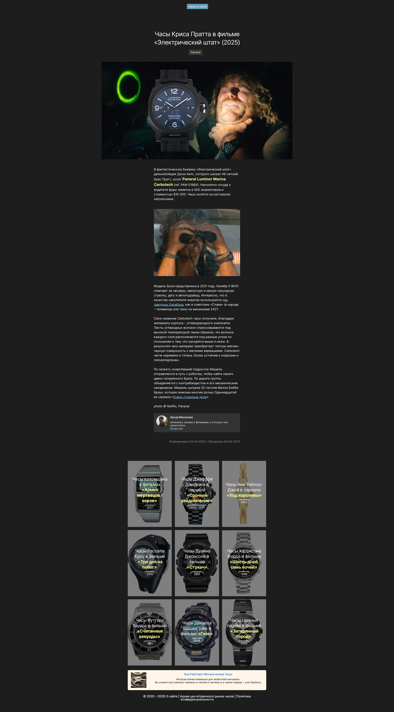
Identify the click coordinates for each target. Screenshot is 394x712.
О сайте (171, 696)
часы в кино (197, 6)
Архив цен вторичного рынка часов (207, 696)
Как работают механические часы (208, 674)
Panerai (195, 52)
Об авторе (176, 428)
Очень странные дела (190, 397)
